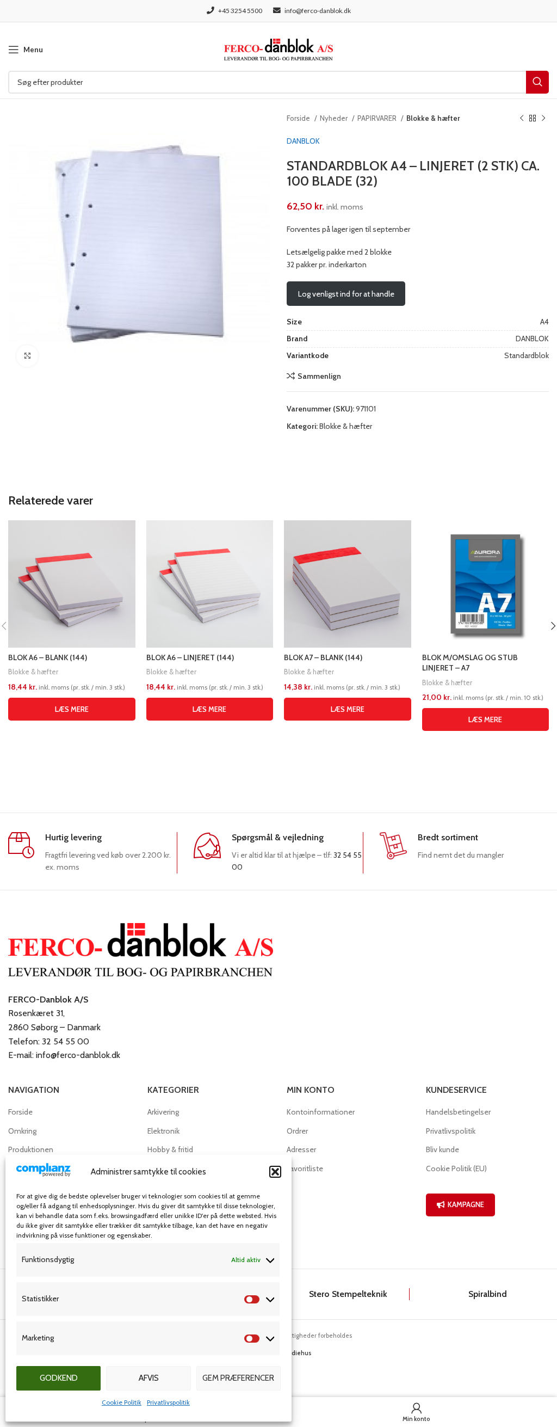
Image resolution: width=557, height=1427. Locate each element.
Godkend (59, 1378)
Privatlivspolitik (168, 1402)
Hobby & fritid (170, 1149)
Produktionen (30, 1149)
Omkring (22, 1131)
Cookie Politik (121, 1402)
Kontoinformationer (321, 1112)
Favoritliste (305, 1168)
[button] (275, 1171)
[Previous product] (521, 118)
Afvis (149, 1378)
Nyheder (334, 118)
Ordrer (297, 1131)
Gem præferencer (238, 1378)
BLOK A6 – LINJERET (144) (190, 657)
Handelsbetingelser (458, 1112)
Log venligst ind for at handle (346, 294)
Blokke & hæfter (433, 118)
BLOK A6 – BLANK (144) (47, 657)
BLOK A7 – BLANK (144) (323, 657)
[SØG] (537, 82)
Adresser (301, 1149)
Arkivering (163, 1112)
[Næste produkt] (543, 118)
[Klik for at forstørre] (27, 356)
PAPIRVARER (377, 118)
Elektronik (163, 1131)
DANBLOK (303, 141)
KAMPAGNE (466, 1204)
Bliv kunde (442, 1149)
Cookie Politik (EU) (456, 1168)
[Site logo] (278, 48)
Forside (299, 118)
